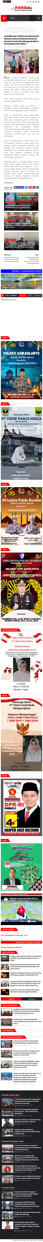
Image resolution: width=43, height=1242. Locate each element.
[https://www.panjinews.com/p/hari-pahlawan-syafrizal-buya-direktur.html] (21, 890)
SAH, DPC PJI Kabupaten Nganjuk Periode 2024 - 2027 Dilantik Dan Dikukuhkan (26, 1111)
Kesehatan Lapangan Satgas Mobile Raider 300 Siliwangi (27, 1213)
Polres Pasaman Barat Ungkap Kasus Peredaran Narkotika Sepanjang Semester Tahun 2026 (20, 225)
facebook (38, 295)
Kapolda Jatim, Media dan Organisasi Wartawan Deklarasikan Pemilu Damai (27, 1132)
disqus (30, 295)
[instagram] (36, 2)
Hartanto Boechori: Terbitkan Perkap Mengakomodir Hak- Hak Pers (27, 1121)
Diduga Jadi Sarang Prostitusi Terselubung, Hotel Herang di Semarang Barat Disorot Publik (25, 958)
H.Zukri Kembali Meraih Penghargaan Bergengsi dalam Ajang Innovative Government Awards (27, 1101)
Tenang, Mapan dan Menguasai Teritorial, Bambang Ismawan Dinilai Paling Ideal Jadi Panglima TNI (27, 1168)
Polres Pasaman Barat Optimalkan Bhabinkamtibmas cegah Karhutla (17, 206)
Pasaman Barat (10, 202)
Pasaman (11, 28)
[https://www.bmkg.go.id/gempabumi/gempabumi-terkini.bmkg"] (2, 940)
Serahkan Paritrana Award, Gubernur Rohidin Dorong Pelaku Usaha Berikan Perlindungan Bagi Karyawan (26, 1011)
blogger (23, 295)
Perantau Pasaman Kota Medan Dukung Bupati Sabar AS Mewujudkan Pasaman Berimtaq (27, 1147)
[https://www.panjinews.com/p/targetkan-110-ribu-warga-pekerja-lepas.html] (21, 835)
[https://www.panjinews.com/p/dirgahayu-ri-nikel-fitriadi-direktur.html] (21, 690)
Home (6, 28)
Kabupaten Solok (11, 240)
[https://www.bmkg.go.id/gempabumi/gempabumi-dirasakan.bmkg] (21, 947)
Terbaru (11, 999)
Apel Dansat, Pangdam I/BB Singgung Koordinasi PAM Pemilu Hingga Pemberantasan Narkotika (26, 1158)
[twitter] (30, 2)
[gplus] (39, 2)
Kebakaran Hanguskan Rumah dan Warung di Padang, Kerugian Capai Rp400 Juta (25, 974)
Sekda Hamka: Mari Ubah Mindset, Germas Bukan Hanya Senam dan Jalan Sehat (27, 1021)
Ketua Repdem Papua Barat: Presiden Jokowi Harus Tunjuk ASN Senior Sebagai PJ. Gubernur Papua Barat (27, 1225)
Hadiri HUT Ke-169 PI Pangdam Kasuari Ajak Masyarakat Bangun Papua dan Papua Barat (26, 1194)
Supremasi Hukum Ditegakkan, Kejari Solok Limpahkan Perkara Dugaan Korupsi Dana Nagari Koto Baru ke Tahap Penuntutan (20, 245)
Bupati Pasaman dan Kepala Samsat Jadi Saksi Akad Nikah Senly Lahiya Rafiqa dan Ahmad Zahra (25, 967)
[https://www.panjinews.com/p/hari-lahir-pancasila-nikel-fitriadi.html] (21, 771)
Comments (32, 999)
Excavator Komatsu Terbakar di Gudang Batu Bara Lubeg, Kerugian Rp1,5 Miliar (24, 991)
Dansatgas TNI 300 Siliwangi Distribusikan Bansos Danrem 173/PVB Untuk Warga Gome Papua (26, 1204)
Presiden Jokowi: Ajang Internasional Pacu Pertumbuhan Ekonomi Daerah (27, 1177)
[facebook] (28, 2)
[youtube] (33, 2)
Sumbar (17, 28)
